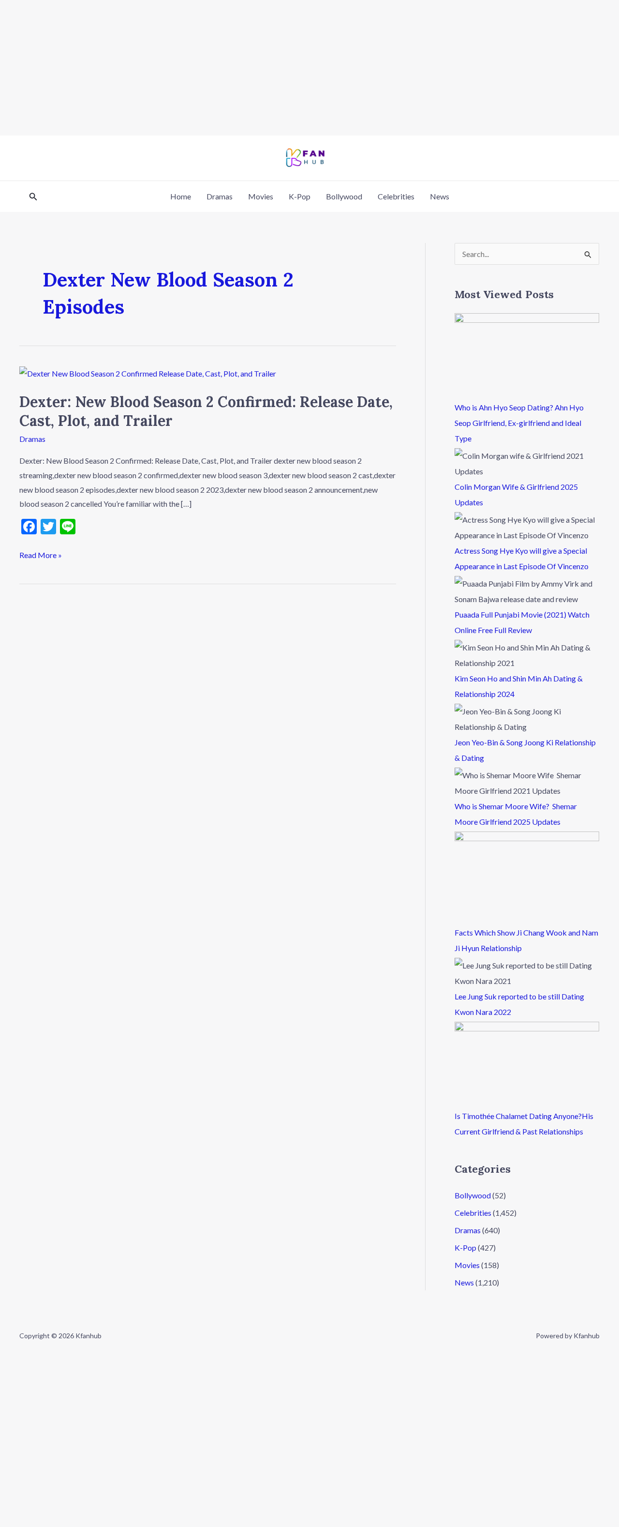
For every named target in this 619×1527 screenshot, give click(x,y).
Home (180, 196)
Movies (260, 196)
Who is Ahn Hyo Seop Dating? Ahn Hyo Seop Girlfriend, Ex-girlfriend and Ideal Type (519, 423)
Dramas (219, 196)
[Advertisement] (290, 68)
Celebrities (396, 196)
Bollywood (344, 196)
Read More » (40, 553)
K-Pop (299, 196)
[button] (33, 197)
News (439, 196)
